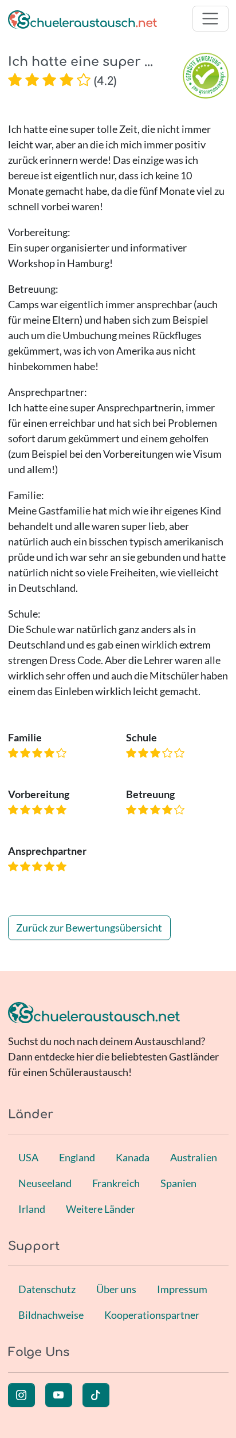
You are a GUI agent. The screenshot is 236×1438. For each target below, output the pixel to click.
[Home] (82, 18)
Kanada (133, 1157)
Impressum (182, 1289)
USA (28, 1157)
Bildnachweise (51, 1315)
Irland (31, 1209)
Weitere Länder (100, 1209)
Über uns (116, 1289)
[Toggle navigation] (210, 19)
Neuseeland (45, 1183)
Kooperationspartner (151, 1315)
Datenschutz (47, 1289)
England (77, 1157)
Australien (193, 1157)
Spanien (178, 1183)
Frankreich (116, 1183)
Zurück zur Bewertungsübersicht (89, 927)
